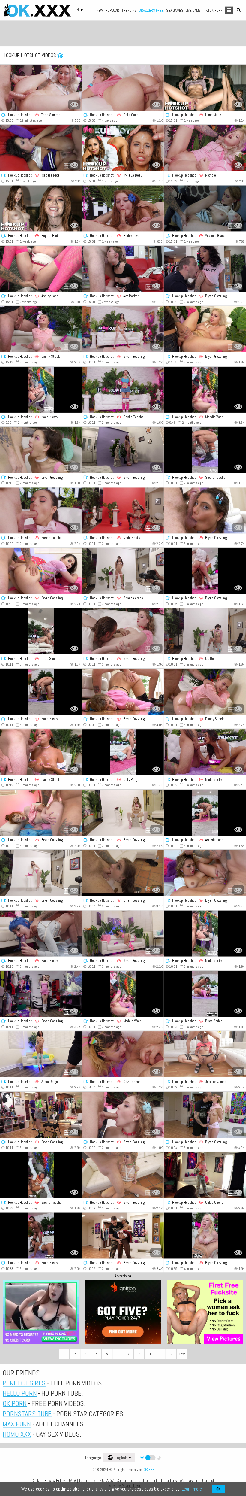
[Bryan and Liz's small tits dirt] (41, 571)
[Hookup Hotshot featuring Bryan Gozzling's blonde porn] (123, 1115)
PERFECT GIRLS (24, 1383)
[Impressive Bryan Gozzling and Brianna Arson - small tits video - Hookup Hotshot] (123, 571)
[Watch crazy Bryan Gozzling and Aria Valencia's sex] (123, 933)
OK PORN (15, 1403)
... (160, 1354)
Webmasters (190, 1480)
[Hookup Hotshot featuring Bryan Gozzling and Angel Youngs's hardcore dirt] (123, 692)
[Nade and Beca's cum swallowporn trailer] (205, 994)
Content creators (163, 1480)
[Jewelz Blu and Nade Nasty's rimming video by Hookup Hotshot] (205, 933)
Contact (208, 1480)
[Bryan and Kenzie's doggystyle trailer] (205, 1115)
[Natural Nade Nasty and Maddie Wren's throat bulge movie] (205, 390)
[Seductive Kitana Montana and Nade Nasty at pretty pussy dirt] (123, 510)
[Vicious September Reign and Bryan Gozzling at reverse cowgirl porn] (205, 269)
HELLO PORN (20, 1393)
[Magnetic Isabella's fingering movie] (41, 148)
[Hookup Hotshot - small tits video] (41, 1115)
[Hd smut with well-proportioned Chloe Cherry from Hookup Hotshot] (205, 1175)
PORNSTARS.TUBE (27, 1413)
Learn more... (193, 1489)
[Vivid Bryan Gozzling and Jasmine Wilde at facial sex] (41, 450)
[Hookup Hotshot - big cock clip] (123, 88)
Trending (129, 10)
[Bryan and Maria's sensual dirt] (41, 873)
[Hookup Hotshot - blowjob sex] (205, 571)
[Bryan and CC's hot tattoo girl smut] (205, 631)
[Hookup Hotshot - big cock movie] (123, 269)
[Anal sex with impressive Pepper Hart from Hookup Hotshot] (41, 208)
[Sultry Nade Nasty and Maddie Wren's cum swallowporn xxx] (123, 994)
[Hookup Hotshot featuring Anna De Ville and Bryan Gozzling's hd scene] (123, 873)
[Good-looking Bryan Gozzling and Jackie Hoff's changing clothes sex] (123, 813)
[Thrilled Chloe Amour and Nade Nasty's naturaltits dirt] (41, 1235)
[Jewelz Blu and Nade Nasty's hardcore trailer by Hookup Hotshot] (41, 390)
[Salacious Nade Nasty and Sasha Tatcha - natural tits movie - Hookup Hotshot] (41, 1175)
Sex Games (174, 10)
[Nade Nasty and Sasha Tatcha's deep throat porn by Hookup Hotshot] (205, 450)
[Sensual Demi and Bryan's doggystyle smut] (123, 1235)
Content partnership (132, 1480)
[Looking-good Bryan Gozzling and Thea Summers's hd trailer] (41, 631)
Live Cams (193, 10)
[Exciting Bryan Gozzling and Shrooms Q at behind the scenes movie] (123, 450)
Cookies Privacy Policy (48, 1480)
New (99, 10)
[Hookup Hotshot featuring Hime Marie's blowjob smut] (205, 88)
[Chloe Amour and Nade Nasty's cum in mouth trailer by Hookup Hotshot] (41, 692)
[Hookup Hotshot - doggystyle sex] (123, 752)
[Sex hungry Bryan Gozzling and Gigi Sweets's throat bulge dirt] (205, 1235)
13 (171, 1354)
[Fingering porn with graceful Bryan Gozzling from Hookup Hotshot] (41, 813)
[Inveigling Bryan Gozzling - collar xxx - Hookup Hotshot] (123, 631)
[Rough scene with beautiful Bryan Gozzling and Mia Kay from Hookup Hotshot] (205, 873)
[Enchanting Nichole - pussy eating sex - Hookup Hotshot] (205, 148)
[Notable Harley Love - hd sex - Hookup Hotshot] (123, 208)
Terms (83, 1480)
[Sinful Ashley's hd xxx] (41, 269)
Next (181, 1354)
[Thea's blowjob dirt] (41, 88)
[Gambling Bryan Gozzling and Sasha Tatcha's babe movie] (123, 390)
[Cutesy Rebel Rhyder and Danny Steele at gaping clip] (205, 692)
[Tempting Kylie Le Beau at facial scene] (123, 148)
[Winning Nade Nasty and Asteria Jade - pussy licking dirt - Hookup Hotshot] (205, 813)
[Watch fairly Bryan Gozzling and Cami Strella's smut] (123, 329)
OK (218, 1488)
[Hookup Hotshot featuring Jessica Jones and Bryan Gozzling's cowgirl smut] (205, 1054)
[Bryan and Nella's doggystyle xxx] (205, 510)
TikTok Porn (213, 10)
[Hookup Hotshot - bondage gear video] (123, 1175)
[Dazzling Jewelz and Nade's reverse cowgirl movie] (41, 933)
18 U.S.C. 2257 (102, 1480)
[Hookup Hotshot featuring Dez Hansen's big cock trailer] (123, 1054)
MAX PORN (17, 1423)
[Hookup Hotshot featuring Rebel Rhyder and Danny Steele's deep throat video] (41, 329)
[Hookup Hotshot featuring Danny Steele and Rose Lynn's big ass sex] (41, 752)
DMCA (72, 1480)
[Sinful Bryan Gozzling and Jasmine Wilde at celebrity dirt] (41, 994)
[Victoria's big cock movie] (205, 208)
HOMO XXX (17, 1434)
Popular (112, 10)
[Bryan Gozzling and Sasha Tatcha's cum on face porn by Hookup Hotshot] (41, 510)
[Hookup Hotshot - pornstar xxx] (205, 752)
